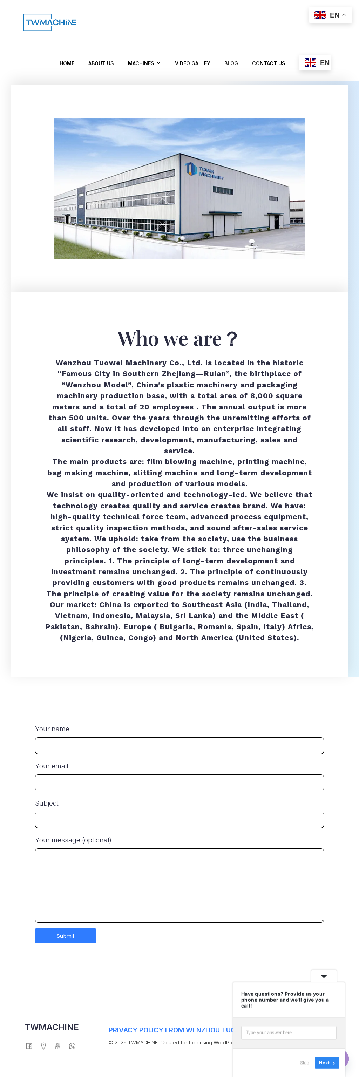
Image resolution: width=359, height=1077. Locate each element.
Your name (52, 729)
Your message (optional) (73, 840)
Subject (47, 803)
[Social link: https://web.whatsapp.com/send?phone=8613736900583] (75, 1046)
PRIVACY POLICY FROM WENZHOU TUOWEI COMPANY (196, 1030)
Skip (304, 1062)
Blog (231, 63)
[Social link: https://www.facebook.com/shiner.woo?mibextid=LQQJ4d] (32, 1046)
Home (67, 63)
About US (101, 63)
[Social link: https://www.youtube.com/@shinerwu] (60, 1046)
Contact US (268, 63)
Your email (51, 766)
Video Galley (192, 63)
